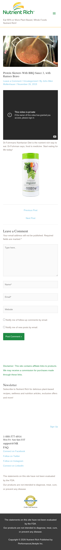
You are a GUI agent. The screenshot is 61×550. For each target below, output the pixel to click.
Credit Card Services (30, 507)
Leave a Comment (12, 81)
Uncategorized (30, 81)
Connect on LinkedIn (13, 466)
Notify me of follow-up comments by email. (27, 320)
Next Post (30, 218)
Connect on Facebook (14, 451)
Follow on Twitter (11, 456)
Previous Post (30, 210)
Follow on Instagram (13, 461)
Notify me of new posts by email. (22, 327)
